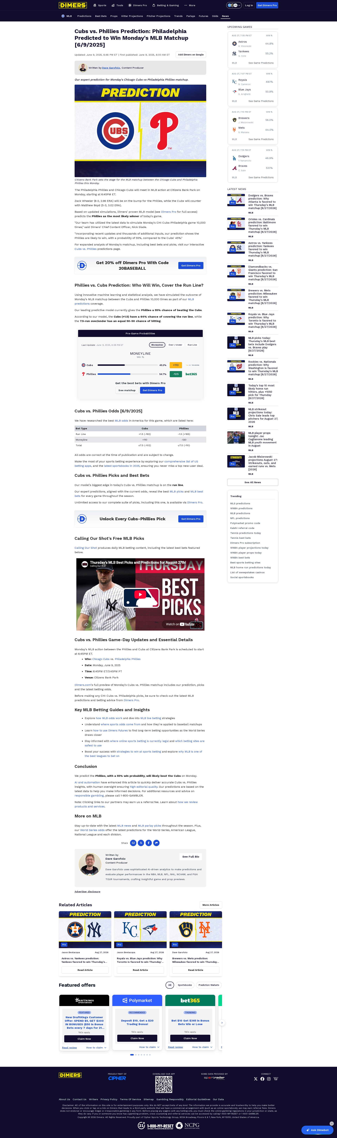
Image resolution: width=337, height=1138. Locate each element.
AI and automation (87, 782)
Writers (93, 1099)
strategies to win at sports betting (139, 751)
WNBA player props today (246, 552)
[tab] (132, 1054)
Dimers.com (83, 685)
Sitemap (149, 1099)
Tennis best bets (240, 537)
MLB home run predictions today (250, 567)
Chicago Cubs (101, 659)
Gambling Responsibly (170, 1099)
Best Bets (101, 16)
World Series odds (92, 830)
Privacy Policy (109, 1099)
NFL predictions (240, 518)
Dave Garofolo (111, 67)
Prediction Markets (209, 985)
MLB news (124, 825)
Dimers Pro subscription (245, 542)
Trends (178, 16)
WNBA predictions (241, 508)
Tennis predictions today (245, 533)
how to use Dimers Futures (110, 730)
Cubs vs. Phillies (86, 249)
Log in (249, 5)
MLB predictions (240, 513)
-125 (176, 374)
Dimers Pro (168, 211)
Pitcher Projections (158, 16)
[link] (256, 1079)
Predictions (84, 16)
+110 (176, 365)
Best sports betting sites (245, 562)
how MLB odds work (109, 718)
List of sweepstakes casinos (247, 572)
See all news (253, 482)
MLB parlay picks (149, 825)
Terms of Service (130, 1099)
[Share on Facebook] (149, 843)
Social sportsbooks (242, 577)
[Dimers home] (73, 5)
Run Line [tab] (192, 345)
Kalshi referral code (242, 528)
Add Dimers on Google (191, 54)
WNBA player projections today (249, 547)
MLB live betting (150, 718)
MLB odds (121, 420)
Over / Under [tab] (175, 345)
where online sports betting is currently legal (139, 741)
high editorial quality (143, 786)
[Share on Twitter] (141, 843)
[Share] (156, 843)
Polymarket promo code (245, 523)
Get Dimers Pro (267, 5)
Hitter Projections (132, 16)
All (169, 985)
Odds (215, 16)
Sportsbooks (185, 985)
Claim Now (137, 1038)
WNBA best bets (240, 557)
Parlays (190, 16)
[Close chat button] (332, 1123)
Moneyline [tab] (157, 345)
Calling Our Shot (86, 547)
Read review (69, 1047)
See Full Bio (190, 856)
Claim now (84, 1038)
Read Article (85, 970)
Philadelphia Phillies (128, 659)
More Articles (211, 904)
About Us (64, 1099)
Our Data (218, 1099)
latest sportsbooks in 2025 (122, 465)
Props (113, 16)
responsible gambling (89, 795)
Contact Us (79, 1099)
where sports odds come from (120, 724)
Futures (203, 16)
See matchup (127, 390)
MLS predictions (240, 503)
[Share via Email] (133, 843)
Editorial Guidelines (198, 1099)
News (225, 16)
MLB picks (177, 491)
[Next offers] (222, 1023)
